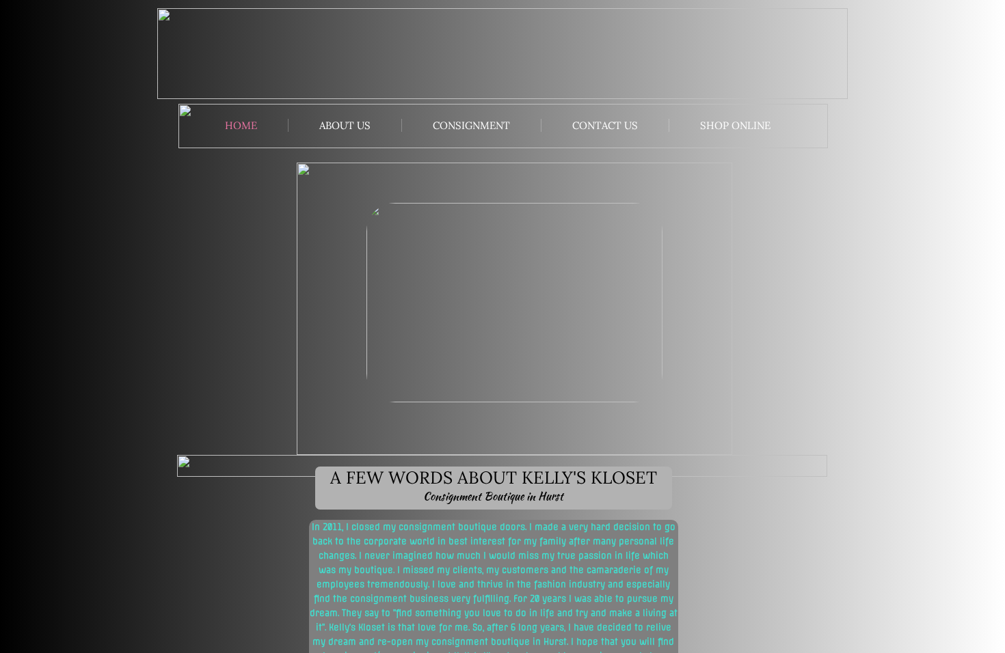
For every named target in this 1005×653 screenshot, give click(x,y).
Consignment (471, 125)
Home (241, 125)
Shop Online (735, 125)
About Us (345, 125)
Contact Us (605, 125)
